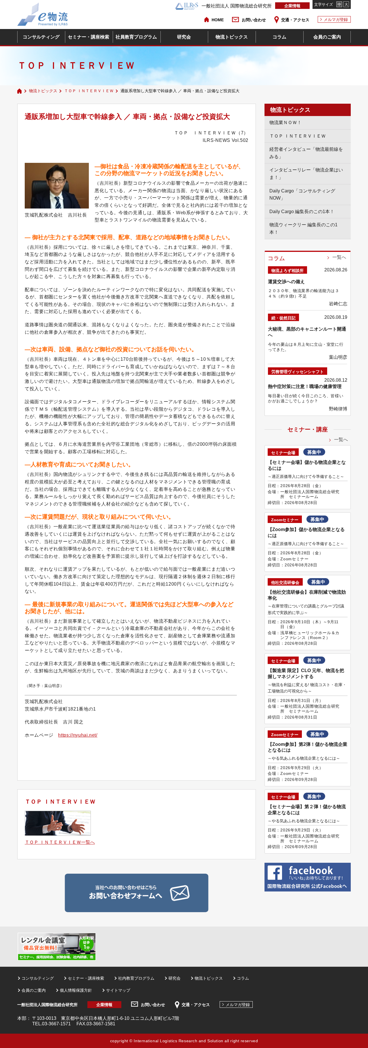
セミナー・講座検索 (88, 36)
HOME (218, 20)
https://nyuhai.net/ (77, 735)
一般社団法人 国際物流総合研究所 (237, 5)
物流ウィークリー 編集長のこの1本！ (303, 228)
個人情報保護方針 (76, 990)
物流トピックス (232, 36)
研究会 (184, 36)
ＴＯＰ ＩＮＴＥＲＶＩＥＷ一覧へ (60, 842)
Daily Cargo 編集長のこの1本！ (301, 211)
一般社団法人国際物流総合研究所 (47, 1004)
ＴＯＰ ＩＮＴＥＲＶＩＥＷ (89, 90)
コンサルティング (41, 36)
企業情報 (292, 5)
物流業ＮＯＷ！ (285, 122)
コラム (279, 36)
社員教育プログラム (136, 36)
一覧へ (339, 257)
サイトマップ (118, 990)
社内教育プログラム (136, 978)
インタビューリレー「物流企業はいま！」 (306, 173)
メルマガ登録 (336, 19)
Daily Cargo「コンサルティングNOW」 (302, 194)
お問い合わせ (254, 20)
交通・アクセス (295, 20)
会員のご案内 (327, 36)
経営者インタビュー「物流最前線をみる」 (306, 153)
